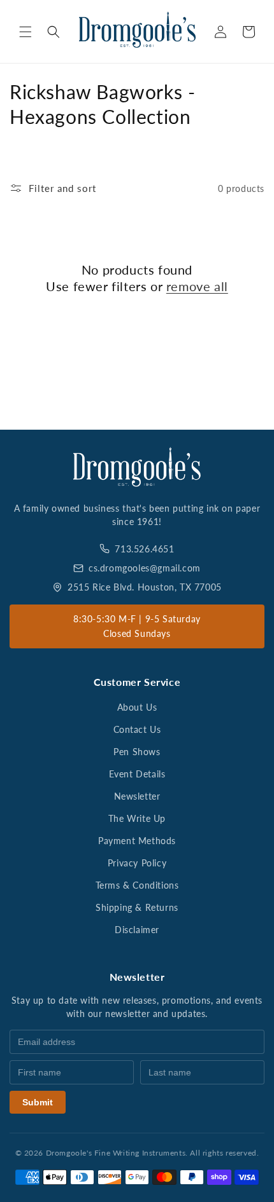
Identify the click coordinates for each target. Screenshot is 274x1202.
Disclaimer (137, 929)
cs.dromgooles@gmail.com (145, 568)
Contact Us (137, 729)
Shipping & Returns (137, 907)
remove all (197, 286)
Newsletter (137, 796)
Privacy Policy (137, 862)
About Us (137, 707)
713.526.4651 (144, 548)
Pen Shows (136, 751)
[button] (25, 32)
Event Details (137, 773)
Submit (37, 1102)
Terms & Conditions (137, 885)
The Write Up (137, 818)
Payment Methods (137, 840)
